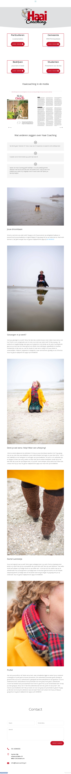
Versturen (57, 743)
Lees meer (16, 44)
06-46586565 (50, 239)
